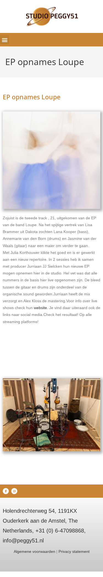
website (40, 308)
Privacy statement (74, 551)
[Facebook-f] (6, 491)
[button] (4, 39)
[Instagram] (14, 491)
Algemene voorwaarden (34, 551)
